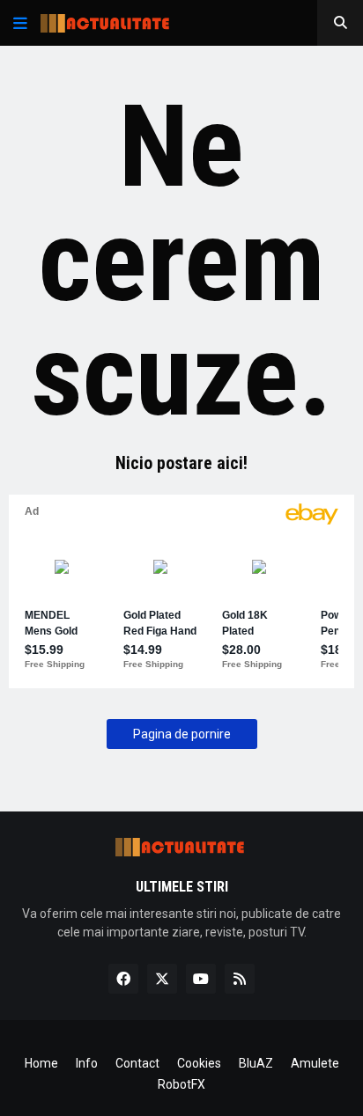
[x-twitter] (162, 979)
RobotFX (181, 1084)
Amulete (315, 1063)
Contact (137, 1063)
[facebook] (123, 979)
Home (41, 1063)
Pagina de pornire (182, 734)
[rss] (240, 979)
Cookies (199, 1063)
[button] (20, 23)
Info (87, 1063)
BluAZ (256, 1063)
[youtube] (201, 979)
